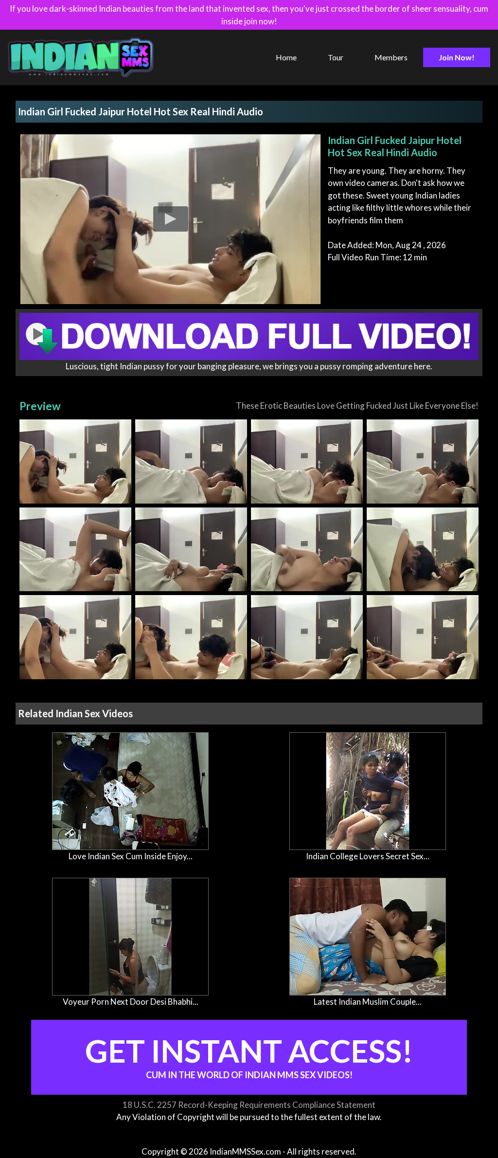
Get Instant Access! (249, 1056)
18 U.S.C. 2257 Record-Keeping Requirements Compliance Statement (249, 1105)
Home (286, 57)
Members (391, 57)
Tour (335, 57)
